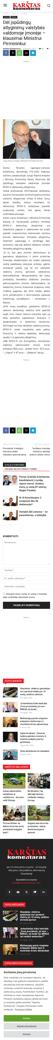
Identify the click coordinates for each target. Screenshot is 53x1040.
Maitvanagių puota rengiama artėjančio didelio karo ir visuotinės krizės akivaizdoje (34, 721)
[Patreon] (35, 892)
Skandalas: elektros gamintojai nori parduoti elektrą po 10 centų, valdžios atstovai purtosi (34, 916)
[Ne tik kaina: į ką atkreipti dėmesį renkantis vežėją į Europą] (39, 781)
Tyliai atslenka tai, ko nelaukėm (34, 751)
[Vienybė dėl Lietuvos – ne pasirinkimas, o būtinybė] (10, 515)
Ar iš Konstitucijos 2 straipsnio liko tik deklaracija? (30, 501)
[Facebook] (6, 53)
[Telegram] (33, 53)
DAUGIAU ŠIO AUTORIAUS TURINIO (21, 469)
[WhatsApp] (19, 53)
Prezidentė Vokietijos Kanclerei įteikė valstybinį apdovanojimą (14, 451)
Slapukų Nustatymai (26, 1026)
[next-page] (9, 526)
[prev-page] (5, 526)
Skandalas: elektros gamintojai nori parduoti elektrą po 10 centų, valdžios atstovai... (35, 691)
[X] (13, 53)
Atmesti (26, 1034)
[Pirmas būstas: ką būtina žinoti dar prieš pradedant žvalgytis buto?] (14, 813)
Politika (24, 13)
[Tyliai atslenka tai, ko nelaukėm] (10, 755)
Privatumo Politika (23, 1009)
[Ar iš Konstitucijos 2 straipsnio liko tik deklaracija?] (10, 501)
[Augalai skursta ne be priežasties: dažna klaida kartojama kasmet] (39, 813)
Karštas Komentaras (12, 49)
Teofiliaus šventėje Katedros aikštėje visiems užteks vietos (39, 451)
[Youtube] (18, 892)
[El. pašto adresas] (26, 53)
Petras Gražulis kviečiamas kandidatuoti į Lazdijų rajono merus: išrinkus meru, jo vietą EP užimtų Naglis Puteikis (34, 483)
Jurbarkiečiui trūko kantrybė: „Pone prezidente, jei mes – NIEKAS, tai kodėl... (34, 706)
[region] (26, 1004)
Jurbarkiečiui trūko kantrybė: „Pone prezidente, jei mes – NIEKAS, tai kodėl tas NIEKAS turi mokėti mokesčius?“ (34, 932)
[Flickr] (43, 892)
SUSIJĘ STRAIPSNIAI (14, 465)
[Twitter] (26, 892)
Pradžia (6, 13)
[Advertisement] (26, 89)
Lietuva (15, 13)
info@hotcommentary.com (26, 883)
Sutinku (26, 1018)
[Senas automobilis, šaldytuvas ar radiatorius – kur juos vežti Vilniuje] (14, 781)
